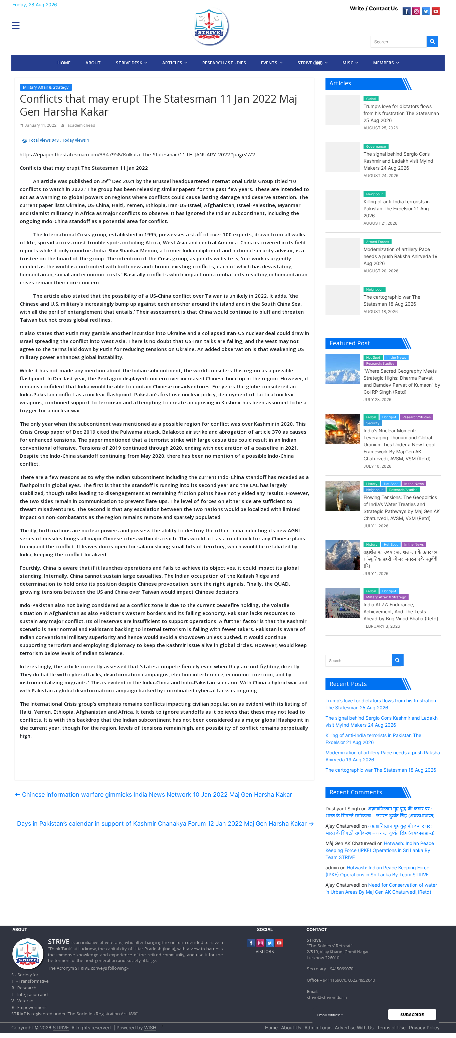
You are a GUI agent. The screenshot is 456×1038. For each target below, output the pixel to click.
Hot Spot (373, 357)
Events (269, 63)
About (93, 63)
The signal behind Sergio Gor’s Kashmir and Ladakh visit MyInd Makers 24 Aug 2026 (398, 161)
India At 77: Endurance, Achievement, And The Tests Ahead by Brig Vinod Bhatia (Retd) (401, 611)
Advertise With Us (354, 1027)
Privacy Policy (424, 1027)
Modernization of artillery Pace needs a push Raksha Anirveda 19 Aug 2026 (401, 256)
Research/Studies (380, 363)
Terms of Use (391, 1027)
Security (373, 423)
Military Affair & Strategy (46, 87)
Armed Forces (377, 242)
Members (383, 63)
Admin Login (317, 1027)
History (372, 484)
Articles (172, 63)
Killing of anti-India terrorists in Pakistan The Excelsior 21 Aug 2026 (397, 208)
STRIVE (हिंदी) (309, 63)
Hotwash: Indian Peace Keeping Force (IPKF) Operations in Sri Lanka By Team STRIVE (379, 850)
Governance (376, 146)
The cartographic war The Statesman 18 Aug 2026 (380, 770)
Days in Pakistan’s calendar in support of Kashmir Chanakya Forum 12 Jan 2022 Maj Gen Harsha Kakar (165, 823)
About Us (291, 1027)
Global (371, 99)
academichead (81, 125)
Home (63, 63)
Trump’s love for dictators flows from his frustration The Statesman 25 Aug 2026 (401, 113)
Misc (348, 63)
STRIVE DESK (129, 63)
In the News (396, 357)
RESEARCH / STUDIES (224, 63)
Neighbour (374, 194)
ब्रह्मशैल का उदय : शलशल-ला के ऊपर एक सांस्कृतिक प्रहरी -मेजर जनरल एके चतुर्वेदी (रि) (401, 559)
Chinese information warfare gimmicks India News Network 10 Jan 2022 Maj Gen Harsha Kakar (153, 794)
